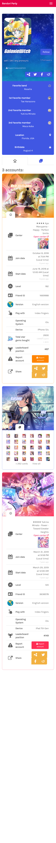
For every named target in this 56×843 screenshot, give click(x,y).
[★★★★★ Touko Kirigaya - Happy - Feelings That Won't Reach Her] (48, 453)
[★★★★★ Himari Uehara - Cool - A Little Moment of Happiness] (24, 459)
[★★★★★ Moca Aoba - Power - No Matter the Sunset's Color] (40, 447)
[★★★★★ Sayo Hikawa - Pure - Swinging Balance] (48, 459)
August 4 (24, 149)
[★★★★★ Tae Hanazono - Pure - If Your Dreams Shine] (8, 447)
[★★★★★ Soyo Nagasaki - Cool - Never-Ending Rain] (8, 459)
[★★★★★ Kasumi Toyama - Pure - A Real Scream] (48, 436)
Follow (46, 51)
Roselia (22, 87)
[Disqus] (28, 717)
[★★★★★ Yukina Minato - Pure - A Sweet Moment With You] (32, 459)
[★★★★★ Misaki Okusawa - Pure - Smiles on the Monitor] (40, 436)
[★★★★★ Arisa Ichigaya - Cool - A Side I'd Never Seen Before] (24, 436)
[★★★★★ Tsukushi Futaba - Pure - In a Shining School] (24, 447)
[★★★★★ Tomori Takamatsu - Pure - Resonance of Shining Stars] (8, 436)
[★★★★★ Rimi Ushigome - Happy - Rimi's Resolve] (24, 453)
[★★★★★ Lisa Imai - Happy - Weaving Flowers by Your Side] (40, 442)
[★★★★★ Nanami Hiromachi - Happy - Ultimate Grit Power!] (16, 447)
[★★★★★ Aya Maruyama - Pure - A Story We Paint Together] (32, 442)
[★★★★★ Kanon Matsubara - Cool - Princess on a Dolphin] (8, 442)
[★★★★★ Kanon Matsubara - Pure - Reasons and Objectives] (8, 453)
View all (28, 463)
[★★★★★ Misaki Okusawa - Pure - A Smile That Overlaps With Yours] (16, 453)
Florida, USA (24, 137)
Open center (40, 236)
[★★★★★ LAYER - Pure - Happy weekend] (16, 459)
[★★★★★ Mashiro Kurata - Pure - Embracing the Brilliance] (40, 453)
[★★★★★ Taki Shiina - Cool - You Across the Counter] (16, 436)
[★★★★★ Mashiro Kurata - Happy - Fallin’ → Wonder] (24, 442)
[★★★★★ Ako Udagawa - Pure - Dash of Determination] (16, 442)
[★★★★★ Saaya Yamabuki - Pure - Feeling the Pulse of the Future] (48, 442)
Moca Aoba (21, 124)
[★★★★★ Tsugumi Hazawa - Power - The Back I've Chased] (32, 447)
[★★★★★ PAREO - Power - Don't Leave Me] (48, 447)
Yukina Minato (21, 112)
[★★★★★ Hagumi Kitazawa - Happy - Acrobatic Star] (40, 459)
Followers (46, 60)
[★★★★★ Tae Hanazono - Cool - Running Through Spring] (32, 453)
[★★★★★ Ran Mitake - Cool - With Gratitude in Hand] (32, 436)
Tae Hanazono (22, 99)
